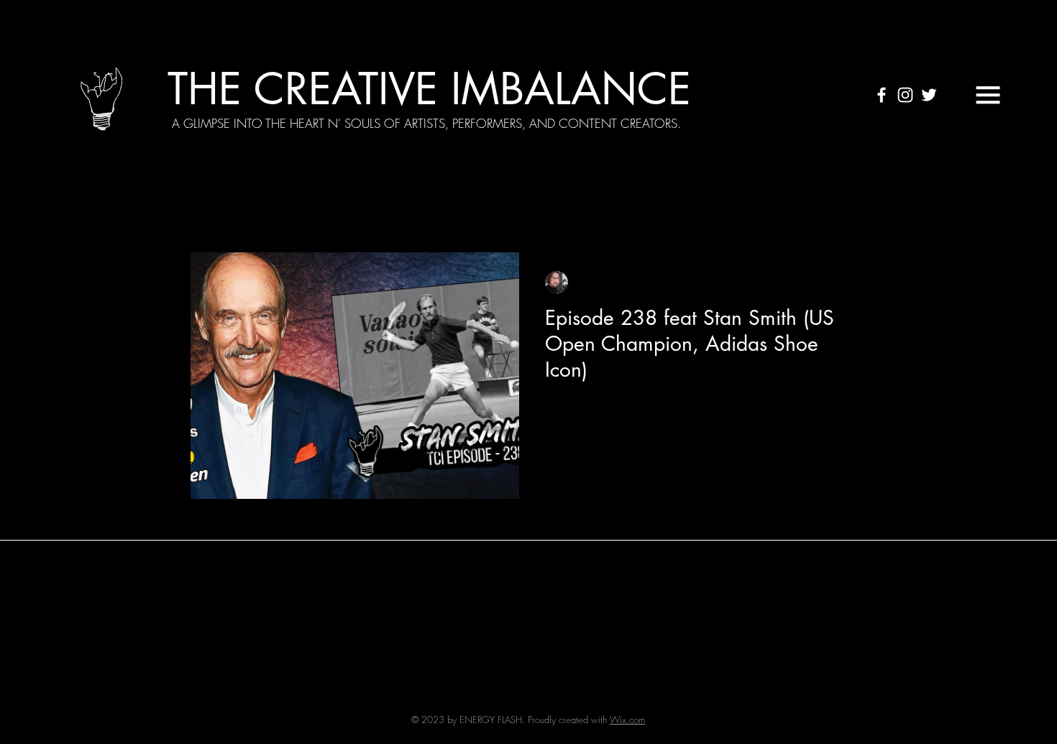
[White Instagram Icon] (905, 95)
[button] (988, 95)
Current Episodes (297, 209)
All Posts (209, 209)
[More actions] (842, 282)
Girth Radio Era (533, 209)
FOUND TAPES (729, 209)
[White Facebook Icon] (881, 95)
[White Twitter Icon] (929, 95)
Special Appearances (416, 209)
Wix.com (627, 719)
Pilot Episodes (631, 209)
